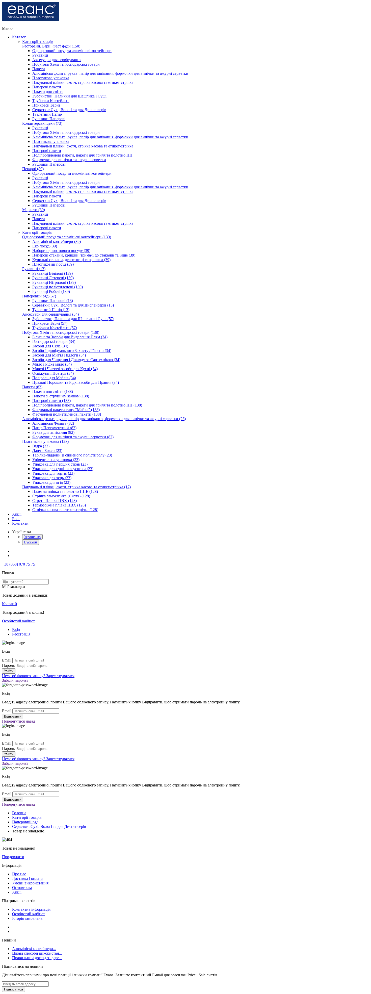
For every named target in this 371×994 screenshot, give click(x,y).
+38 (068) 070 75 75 (18, 564)
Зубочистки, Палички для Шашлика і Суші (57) (73, 319)
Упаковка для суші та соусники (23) (62, 469)
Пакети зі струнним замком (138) (60, 396)
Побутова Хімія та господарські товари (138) (60, 332)
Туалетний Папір (47, 114)
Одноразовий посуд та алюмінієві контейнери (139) (66, 237)
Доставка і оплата (27, 878)
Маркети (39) (33, 210)
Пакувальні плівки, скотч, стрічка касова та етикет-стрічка (82, 82)
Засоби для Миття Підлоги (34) (59, 355)
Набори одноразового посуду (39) (61, 250)
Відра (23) (40, 446)
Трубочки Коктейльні (50, 100)
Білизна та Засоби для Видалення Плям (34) (70, 337)
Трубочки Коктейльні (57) (54, 328)
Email (6, 660)
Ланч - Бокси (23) (47, 450)
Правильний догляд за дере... (37, 958)
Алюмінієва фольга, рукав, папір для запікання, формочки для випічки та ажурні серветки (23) (104, 419)
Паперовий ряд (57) (39, 296)
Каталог (19, 37)
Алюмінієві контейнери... (34, 949)
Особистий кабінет (18, 621)
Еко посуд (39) (44, 246)
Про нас (19, 874)
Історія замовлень (27, 918)
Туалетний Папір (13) (50, 310)
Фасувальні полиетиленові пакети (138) (66, 414)
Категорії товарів (37, 232)
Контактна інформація (31, 909)
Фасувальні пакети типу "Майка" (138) (66, 409)
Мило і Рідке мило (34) (52, 364)
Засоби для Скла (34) (50, 346)
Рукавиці (40, 55)
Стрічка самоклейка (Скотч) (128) (61, 496)
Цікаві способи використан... (37, 953)
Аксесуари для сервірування (56, 60)
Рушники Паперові (48, 119)
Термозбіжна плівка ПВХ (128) (59, 505)
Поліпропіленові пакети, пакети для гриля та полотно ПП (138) (87, 405)
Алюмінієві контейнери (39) (56, 241)
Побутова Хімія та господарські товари (66, 64)
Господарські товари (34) (53, 341)
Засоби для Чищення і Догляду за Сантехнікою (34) (76, 360)
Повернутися (18, 721)
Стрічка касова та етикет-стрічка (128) (65, 509)
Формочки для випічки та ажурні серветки (69, 160)
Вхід (16, 629)
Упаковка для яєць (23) (51, 478)
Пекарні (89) (33, 169)
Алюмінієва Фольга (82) (53, 423)
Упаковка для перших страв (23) (60, 464)
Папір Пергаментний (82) (54, 428)
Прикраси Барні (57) (49, 323)
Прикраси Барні (46, 105)
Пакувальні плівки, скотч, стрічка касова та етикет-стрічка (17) (76, 487)
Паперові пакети (46, 87)
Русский (30, 542)
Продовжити (13, 857)
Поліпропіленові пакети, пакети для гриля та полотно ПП (82, 155)
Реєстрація (21, 634)
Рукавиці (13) (33, 269)
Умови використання (30, 883)
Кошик (9, 604)
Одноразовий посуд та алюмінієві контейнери (72, 50)
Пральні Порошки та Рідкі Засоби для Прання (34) (75, 382)
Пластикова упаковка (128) (45, 441)
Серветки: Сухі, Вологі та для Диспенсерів (69, 110)
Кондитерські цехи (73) (42, 123)
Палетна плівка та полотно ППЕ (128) (65, 491)
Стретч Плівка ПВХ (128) (54, 500)
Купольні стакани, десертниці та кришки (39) (71, 260)
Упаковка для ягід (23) (51, 482)
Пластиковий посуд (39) (53, 264)
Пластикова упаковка (50, 78)
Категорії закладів (37, 41)
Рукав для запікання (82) (53, 432)
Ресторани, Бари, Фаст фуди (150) (51, 46)
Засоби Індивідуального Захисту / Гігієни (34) (71, 350)
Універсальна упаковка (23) (56, 459)
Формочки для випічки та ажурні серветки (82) (73, 437)
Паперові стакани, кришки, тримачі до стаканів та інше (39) (83, 255)
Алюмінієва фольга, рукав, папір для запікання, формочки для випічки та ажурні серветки (110, 73)
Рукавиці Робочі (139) (51, 291)
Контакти (20, 523)
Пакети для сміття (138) (52, 391)
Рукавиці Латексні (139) (53, 278)
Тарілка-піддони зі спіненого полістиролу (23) (72, 455)
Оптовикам (22, 887)
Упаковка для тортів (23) (53, 473)
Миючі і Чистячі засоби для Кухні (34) (65, 369)
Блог (16, 519)
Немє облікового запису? (38, 676)
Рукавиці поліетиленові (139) (57, 287)
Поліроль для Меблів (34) (54, 378)
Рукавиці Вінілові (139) (52, 273)
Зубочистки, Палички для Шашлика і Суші (69, 96)
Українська (32, 537)
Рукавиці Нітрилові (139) (54, 282)
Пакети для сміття (47, 91)
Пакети (38, 69)
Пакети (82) (32, 387)
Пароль (8, 665)
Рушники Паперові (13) (52, 300)
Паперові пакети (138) (51, 400)
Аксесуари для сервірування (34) (50, 314)
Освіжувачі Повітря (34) (53, 373)
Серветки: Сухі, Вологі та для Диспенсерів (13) (73, 305)
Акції (16, 514)
